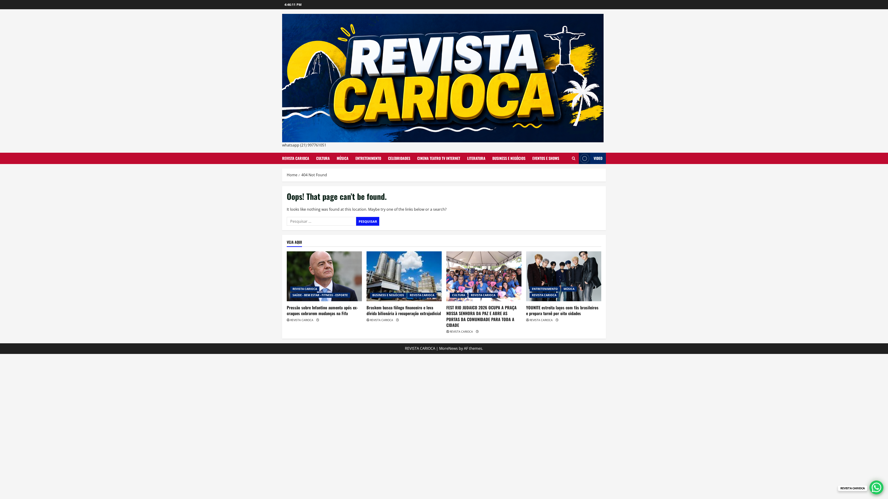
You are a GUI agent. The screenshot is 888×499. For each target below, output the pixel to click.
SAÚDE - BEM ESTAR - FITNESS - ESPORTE (320, 295)
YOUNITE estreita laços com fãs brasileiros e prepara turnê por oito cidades (562, 310)
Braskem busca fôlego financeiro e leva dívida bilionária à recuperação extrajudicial (404, 310)
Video (598, 158)
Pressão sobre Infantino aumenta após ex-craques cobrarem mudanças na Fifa (322, 310)
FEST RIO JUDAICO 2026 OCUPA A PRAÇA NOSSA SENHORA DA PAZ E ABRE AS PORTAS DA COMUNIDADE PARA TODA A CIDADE (481, 316)
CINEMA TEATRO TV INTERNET (438, 158)
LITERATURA (476, 158)
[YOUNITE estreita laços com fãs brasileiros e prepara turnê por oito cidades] (563, 276)
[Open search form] (573, 158)
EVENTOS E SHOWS (545, 158)
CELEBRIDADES (399, 158)
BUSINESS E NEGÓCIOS (508, 158)
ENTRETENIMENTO (368, 158)
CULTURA (323, 158)
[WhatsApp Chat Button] (876, 487)
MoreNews (448, 348)
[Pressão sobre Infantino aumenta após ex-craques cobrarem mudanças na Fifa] (324, 276)
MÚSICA (342, 158)
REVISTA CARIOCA (295, 158)
